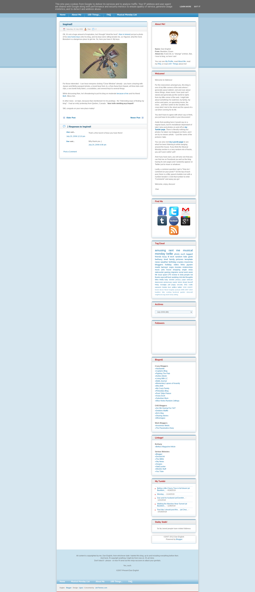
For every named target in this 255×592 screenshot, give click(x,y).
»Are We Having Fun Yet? (165, 408)
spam (165, 275)
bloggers (159, 264)
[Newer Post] (137, 117)
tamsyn (164, 267)
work (186, 272)
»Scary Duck (160, 396)
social (181, 272)
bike (163, 292)
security (180, 285)
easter (175, 282)
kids (185, 256)
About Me (182, 61)
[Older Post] (69, 117)
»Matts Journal (161, 381)
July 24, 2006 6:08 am (97, 145)
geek (190, 256)
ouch (183, 254)
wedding (175, 277)
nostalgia (163, 285)
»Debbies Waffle (161, 411)
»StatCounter (160, 467)
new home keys (73, 37)
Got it (197, 7)
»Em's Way (159, 413)
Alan (68, 132)
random (178, 256)
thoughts (189, 277)
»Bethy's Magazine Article (165, 447)
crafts (191, 285)
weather (164, 262)
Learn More (185, 7)
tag (164, 294)
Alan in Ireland (124, 34)
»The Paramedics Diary (164, 428)
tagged (189, 254)
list (192, 275)
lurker (180, 282)
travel (167, 294)
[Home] (63, 14)
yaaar (184, 280)
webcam (190, 280)
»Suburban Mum (161, 398)
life (156, 275)
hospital (171, 290)
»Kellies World (161, 376)
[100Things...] (94, 14)
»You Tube (159, 471)
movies (178, 267)
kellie (169, 253)
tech (172, 256)
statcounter (159, 272)
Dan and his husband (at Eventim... (171, 498)
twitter (180, 287)
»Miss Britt (159, 386)
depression (159, 282)
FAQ (159, 64)
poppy (173, 285)
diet (183, 277)
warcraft (164, 277)
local (160, 275)
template (189, 259)
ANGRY (190, 287)
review (174, 275)
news (157, 262)
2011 (185, 285)
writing (176, 294)
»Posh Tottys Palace (163, 393)
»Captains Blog (161, 371)
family (172, 259)
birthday (172, 262)
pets (163, 270)
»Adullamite (160, 369)
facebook (176, 292)
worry (171, 294)
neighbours (159, 294)
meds (157, 267)
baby (166, 280)
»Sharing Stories (161, 416)
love (169, 287)
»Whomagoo (160, 418)
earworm (158, 287)
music (157, 270)
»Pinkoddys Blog (162, 391)
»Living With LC (161, 378)
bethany (158, 259)
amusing (160, 250)
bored (157, 290)
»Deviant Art (160, 457)
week (190, 272)
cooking (168, 292)
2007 (187, 290)
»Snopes (158, 464)
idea (156, 280)
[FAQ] (109, 14)
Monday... (161, 494)
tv (178, 275)
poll (169, 285)
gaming (167, 272)
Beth (64, 96)
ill (168, 256)
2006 (182, 290)
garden (182, 292)
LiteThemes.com (101, 588)
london (164, 287)
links (183, 264)
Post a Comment (70, 152)
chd (180, 277)
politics (174, 287)
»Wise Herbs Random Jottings (167, 401)
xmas (190, 270)
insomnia (188, 262)
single (184, 270)
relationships (187, 267)
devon (162, 290)
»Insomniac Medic (162, 426)
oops (171, 267)
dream (185, 282)
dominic (172, 280)
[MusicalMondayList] (127, 14)
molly (161, 280)
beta (182, 275)
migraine (174, 272)
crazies (180, 262)
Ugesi (81, 588)
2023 (191, 290)
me (178, 250)
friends (158, 256)
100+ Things (173, 64)
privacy (178, 280)
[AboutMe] (76, 14)
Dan (89, 29)
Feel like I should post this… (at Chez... (172, 510)
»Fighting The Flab (162, 373)
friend (166, 290)
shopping (176, 270)
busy (164, 256)
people (187, 275)
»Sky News (159, 462)
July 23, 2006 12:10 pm (75, 136)
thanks (157, 277)
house (168, 270)
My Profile (169, 61)
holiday (168, 264)
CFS (169, 275)
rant (171, 250)
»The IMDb (159, 459)
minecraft (190, 292)
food (169, 277)
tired (166, 259)
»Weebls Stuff (160, 469)
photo (177, 254)
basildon (158, 292)
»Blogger (158, 454)
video (176, 264)
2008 (185, 287)
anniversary (168, 282)
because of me (123, 94)
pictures (179, 259)
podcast (177, 290)
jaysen (190, 264)
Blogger (179, 539)
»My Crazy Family (162, 388)
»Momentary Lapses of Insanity (167, 383)
